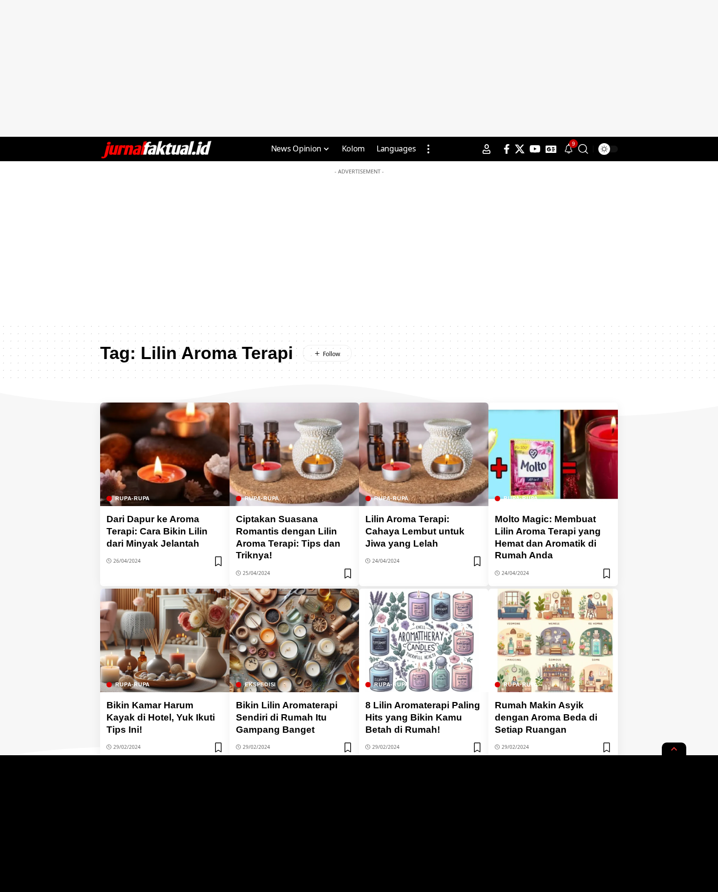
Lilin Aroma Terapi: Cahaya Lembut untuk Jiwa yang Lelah (415, 531)
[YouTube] (535, 149)
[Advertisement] (359, 68)
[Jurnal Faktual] (155, 149)
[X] (519, 149)
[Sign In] (486, 149)
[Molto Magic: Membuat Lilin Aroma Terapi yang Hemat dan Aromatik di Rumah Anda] (553, 454)
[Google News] (551, 149)
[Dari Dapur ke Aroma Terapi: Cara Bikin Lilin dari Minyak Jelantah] (165, 454)
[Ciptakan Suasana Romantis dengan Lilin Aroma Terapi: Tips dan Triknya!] (294, 454)
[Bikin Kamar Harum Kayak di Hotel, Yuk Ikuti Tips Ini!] (165, 640)
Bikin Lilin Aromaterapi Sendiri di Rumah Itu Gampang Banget (287, 717)
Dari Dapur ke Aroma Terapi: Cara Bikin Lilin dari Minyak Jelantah (157, 531)
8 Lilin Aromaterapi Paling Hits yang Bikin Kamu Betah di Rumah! (422, 717)
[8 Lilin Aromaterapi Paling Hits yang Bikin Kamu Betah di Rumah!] (423, 640)
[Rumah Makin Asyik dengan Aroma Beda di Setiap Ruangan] (553, 640)
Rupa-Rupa (132, 498)
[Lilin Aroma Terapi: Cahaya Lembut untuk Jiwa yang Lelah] (423, 454)
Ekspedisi (260, 684)
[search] (583, 149)
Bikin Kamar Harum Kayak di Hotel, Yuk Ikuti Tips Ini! (160, 717)
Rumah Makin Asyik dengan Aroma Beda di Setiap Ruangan (546, 717)
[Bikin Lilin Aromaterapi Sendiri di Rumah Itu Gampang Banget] (294, 640)
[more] (428, 149)
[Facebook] (506, 149)
